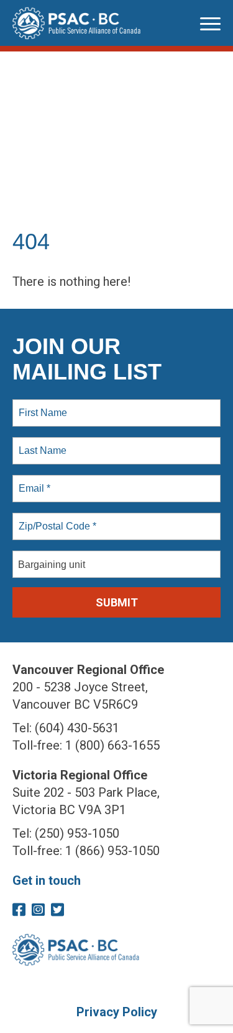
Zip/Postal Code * (55, 519)
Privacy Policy (116, 1011)
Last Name (40, 443)
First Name (42, 405)
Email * (33, 481)
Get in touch (46, 880)
